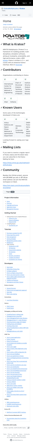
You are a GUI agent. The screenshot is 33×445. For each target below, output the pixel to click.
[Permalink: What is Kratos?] (1, 44)
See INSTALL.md (13, 225)
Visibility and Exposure (12, 280)
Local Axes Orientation (12, 300)
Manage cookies (21, 435)
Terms (4, 434)
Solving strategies (11, 238)
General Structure (11, 288)
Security (15, 434)
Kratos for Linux (13, 218)
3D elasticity (12, 251)
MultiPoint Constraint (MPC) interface (16, 412)
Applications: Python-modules (14, 385)
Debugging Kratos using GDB (14, 316)
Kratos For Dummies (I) (12, 341)
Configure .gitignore (12, 271)
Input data (9, 292)
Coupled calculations (14, 257)
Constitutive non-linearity (15, 259)
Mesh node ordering (12, 294)
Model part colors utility (13, 406)
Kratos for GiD (12, 221)
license (5, 60)
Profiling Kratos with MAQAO (14, 324)
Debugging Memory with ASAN (15, 331)
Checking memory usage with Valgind (16, 322)
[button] (28, 428)
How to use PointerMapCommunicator (16, 370)
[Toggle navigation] (2, 2)
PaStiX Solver (10, 308)
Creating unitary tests (12, 325)
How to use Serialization (13, 366)
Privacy (10, 434)
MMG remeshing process (13, 402)
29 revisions (17, 29)
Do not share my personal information (16, 437)
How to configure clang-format (14, 273)
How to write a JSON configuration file (16, 352)
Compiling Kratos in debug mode (15, 314)
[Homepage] (16, 2)
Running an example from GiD (14, 233)
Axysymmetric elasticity (15, 250)
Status (20, 434)
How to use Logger (11, 346)
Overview (19, 65)
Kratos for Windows (14, 220)
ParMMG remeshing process (14, 404)
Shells (10, 253)
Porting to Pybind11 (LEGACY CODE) (16, 379)
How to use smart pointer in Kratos (15, 274)
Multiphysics (10, 242)
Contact (14, 435)
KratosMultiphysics (11, 8)
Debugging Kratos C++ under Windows (17, 320)
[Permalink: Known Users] (1, 107)
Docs (8, 435)
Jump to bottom (8, 24)
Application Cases (11, 207)
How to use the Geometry (13, 372)
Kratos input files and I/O (13, 235)
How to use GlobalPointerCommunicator (17, 368)
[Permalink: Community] (1, 170)
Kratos (22, 8)
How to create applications (13, 337)
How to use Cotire (11, 383)
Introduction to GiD (14, 246)
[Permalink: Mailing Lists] (1, 147)
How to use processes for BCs (14, 374)
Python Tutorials (11, 339)
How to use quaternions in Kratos (15, 356)
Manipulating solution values (14, 240)
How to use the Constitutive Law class (16, 365)
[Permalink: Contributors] (1, 70)
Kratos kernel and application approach (17, 290)
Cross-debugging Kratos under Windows (17, 318)
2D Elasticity (12, 248)
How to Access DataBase (13, 354)
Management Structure (13, 209)
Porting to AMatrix (11, 381)
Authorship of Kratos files (13, 269)
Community (27, 434)
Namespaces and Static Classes (15, 282)
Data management (11, 237)
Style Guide (10, 267)
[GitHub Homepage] (11, 440)
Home (8, 201)
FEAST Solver (10, 306)
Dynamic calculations (14, 255)
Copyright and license (12, 205)
